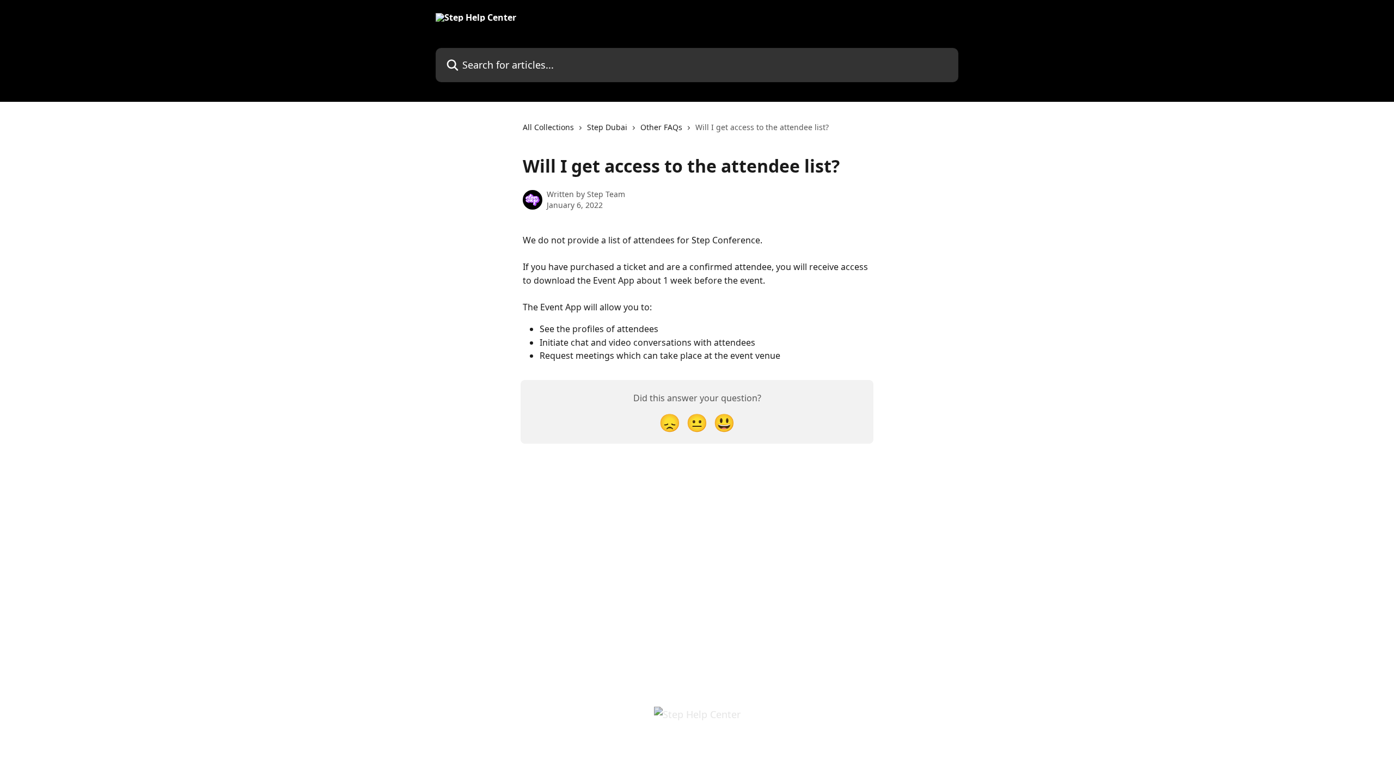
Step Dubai (607, 127)
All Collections (548, 127)
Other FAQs (661, 127)
